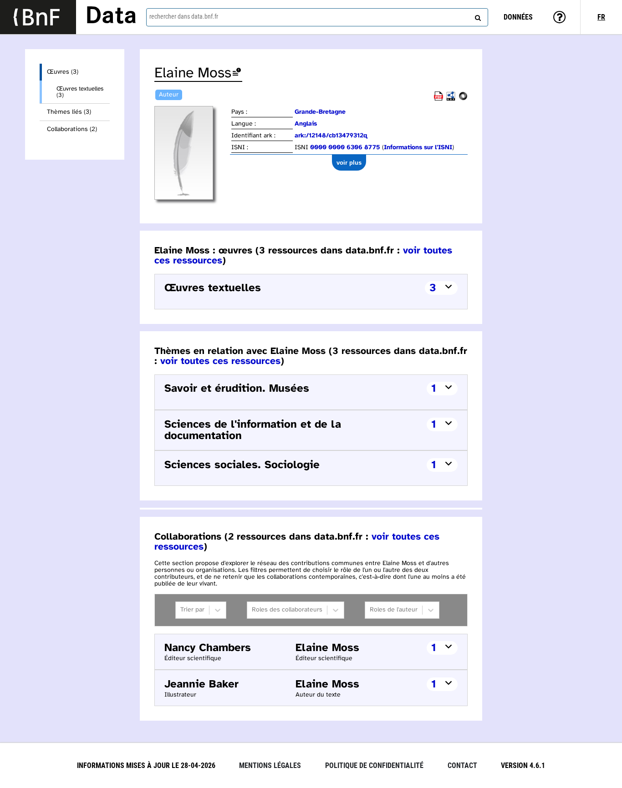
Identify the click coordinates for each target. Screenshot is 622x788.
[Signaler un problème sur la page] (236, 73)
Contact (462, 765)
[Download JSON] (463, 99)
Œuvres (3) (62, 72)
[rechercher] (476, 15)
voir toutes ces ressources (220, 361)
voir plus (349, 162)
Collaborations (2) (72, 129)
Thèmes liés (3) (69, 112)
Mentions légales (270, 765)
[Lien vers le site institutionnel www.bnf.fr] (38, 17)
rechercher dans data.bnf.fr (183, 16)
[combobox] (317, 17)
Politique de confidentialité (374, 765)
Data (111, 17)
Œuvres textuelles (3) (79, 92)
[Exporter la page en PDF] (438, 99)
